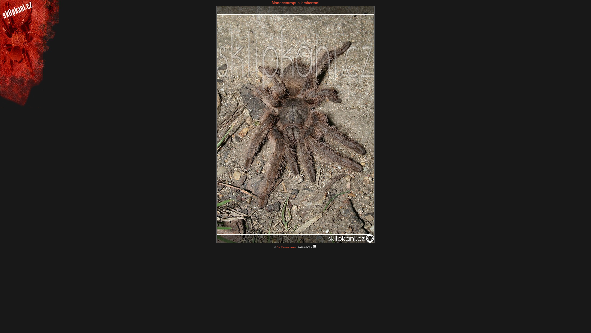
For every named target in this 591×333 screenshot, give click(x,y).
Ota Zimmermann (286, 247)
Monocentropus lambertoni (295, 3)
